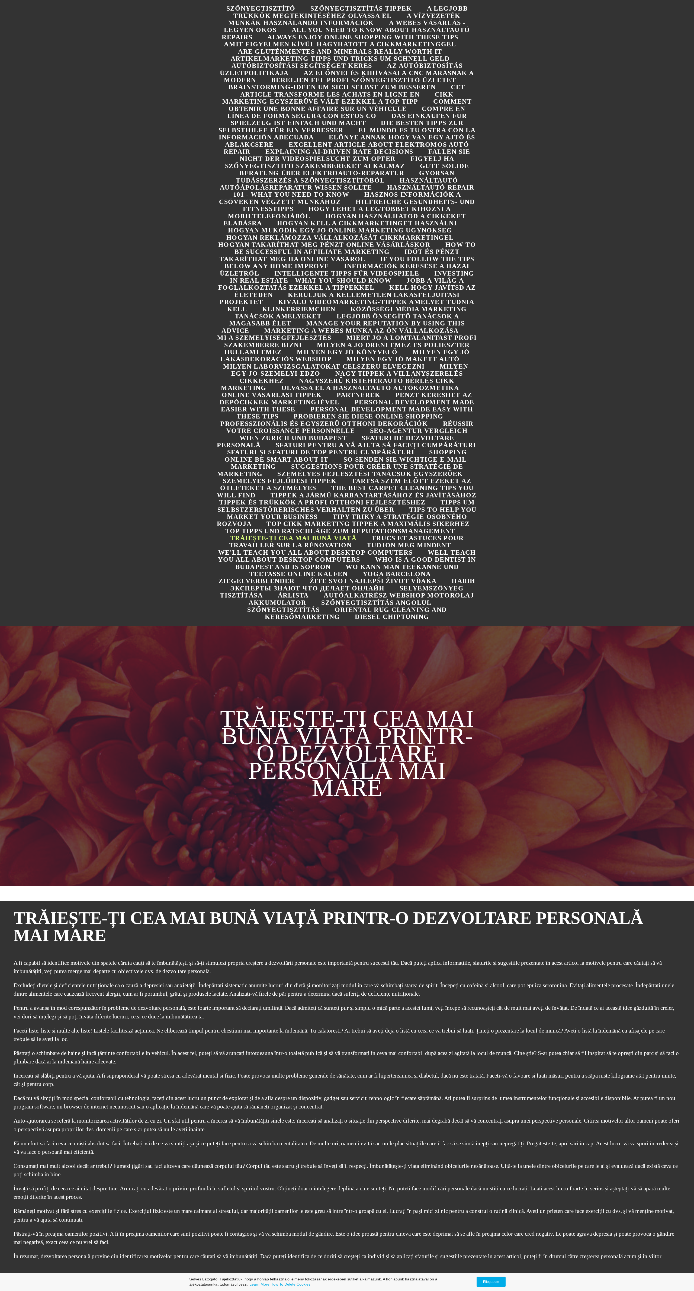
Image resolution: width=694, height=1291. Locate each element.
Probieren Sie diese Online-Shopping (369, 416)
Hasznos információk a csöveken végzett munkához (340, 198)
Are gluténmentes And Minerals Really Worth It (340, 51)
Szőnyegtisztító (260, 8)
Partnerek (358, 394)
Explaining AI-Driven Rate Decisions (339, 151)
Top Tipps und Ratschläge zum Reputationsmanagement (340, 531)
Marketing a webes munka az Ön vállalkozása (361, 330)
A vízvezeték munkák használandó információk (344, 19)
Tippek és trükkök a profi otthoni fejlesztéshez (322, 502)
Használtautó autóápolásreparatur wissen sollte (339, 184)
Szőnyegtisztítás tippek (361, 8)
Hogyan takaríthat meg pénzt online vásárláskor (324, 244)
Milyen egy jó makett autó (403, 359)
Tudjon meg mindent (409, 545)
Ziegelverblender (257, 580)
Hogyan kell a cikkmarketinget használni (367, 223)
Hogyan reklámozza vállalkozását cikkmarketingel (340, 237)
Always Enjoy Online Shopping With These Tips (362, 37)
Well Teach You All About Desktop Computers (347, 556)
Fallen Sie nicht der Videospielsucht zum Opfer (355, 155)
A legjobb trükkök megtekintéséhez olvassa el (350, 12)
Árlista (293, 595)
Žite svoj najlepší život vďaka (373, 580)
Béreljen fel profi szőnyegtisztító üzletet (363, 80)
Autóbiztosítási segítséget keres (302, 65)
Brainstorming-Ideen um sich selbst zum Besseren (332, 87)
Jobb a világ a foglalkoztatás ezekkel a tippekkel (341, 284)
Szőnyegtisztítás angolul (376, 602)
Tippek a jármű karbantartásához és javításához (374, 495)
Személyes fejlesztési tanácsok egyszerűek (370, 473)
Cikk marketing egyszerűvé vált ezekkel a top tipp (338, 98)
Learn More (259, 1284)
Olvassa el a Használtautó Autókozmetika (370, 387)
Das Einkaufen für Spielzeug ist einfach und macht (349, 119)
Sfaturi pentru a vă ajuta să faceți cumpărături (376, 445)
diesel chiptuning (392, 616)
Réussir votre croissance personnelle (350, 427)
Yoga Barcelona (397, 573)
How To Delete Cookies (290, 1284)
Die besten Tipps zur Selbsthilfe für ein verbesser (341, 126)
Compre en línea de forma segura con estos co (346, 112)
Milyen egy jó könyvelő (347, 352)
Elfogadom (491, 1282)
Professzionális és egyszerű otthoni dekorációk (324, 423)
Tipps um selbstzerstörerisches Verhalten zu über (346, 506)
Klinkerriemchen (299, 309)
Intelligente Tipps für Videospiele (346, 273)
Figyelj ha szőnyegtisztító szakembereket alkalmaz (339, 162)
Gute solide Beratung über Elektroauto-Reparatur (354, 169)
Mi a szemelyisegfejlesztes (274, 337)
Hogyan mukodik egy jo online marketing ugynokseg (340, 230)
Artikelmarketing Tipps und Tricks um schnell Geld (340, 58)
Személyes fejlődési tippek (280, 480)
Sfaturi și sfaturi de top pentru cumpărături (320, 452)
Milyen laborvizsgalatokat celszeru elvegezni (324, 366)
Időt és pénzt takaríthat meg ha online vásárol (340, 255)
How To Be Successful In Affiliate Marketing (355, 248)
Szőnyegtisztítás (283, 609)
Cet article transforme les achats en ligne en (352, 91)
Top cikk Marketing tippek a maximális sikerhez (368, 523)
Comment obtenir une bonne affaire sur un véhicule (350, 105)
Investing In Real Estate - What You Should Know (352, 277)
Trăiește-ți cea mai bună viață (293, 538)
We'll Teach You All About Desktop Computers (315, 552)
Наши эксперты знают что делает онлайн (352, 584)
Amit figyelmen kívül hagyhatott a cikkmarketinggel (340, 44)
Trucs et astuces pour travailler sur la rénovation (346, 542)
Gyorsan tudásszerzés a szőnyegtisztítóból (345, 177)
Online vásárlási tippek (272, 394)
